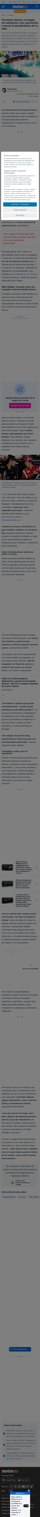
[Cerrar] (28, 1490)
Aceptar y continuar (20, 204)
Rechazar (20, 215)
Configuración (20, 210)
